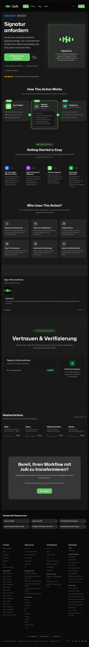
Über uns (49, 548)
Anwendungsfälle (30, 555)
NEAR (26, 622)
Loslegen (45, 491)
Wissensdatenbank (8, 567)
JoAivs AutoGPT (7, 582)
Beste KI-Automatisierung (76, 594)
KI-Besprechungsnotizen (75, 576)
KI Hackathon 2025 (52, 581)
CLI (26, 567)
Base (26, 608)
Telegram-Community (53, 561)
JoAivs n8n (6, 604)
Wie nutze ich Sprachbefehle (33, 593)
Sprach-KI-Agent (73, 571)
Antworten (28, 548)
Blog (39, 6)
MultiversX (28, 605)
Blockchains (28, 561)
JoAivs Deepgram (8, 607)
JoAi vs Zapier (72, 607)
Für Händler (71, 557)
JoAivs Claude (7, 576)
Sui (26, 611)
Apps (4, 564)
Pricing (33, 6)
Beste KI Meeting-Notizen (75, 605)
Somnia (27, 619)
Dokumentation (7, 548)
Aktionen (5, 561)
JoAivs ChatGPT (7, 573)
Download (28, 564)
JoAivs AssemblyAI (8, 609)
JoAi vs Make (72, 610)
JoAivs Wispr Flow (8, 593)
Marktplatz (6, 558)
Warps (5, 551)
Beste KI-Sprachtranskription (76, 599)
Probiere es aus (41, 483)
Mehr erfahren (34, 57)
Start (25, 6)
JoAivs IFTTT (6, 590)
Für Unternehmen (73, 562)
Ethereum (27, 602)
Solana (27, 600)
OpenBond (71, 550)
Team (48, 551)
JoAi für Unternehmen (74, 582)
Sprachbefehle (72, 573)
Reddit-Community (52, 564)
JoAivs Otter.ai (7, 595)
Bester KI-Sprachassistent (76, 596)
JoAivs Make (6, 601)
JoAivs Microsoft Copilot (10, 615)
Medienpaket (50, 567)
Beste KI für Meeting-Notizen (33, 581)
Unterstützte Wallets (31, 551)
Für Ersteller (72, 565)
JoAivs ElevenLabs (8, 598)
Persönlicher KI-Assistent (75, 579)
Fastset (27, 627)
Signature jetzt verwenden (18, 57)
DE (74, 6)
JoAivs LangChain (8, 584)
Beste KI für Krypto (74, 591)
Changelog (50, 570)
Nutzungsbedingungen (10, 641)
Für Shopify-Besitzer (74, 568)
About (46, 6)
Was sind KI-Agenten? (31, 573)
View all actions (79, 417)
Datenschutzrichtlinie (25, 641)
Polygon (27, 616)
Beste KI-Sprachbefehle (75, 602)
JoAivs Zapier (7, 587)
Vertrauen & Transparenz (40, 641)
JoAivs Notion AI (7, 612)
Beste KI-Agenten (73, 588)
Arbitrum (27, 614)
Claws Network (29, 625)
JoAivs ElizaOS (7, 579)
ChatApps (5, 555)
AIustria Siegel (51, 555)
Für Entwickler (72, 559)
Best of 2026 (28, 558)
